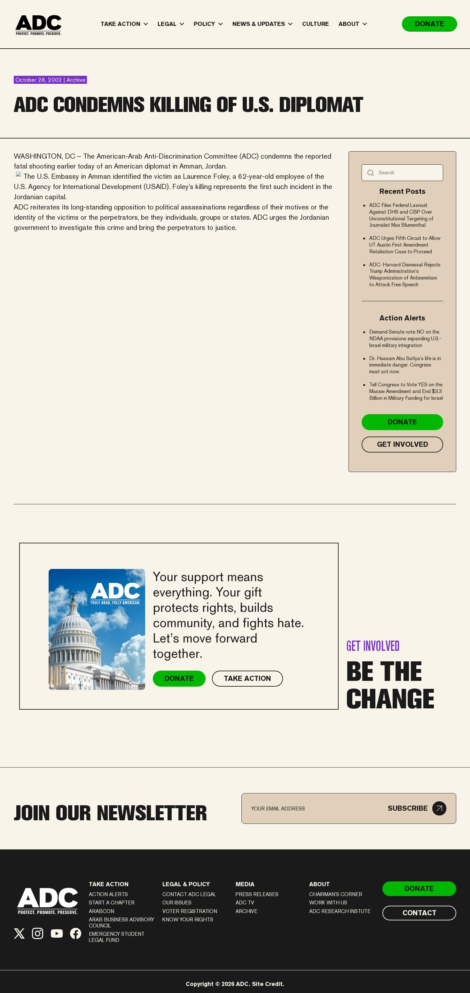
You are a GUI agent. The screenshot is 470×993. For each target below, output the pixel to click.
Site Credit (267, 984)
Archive (246, 911)
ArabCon (101, 911)
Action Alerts (108, 894)
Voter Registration (189, 911)
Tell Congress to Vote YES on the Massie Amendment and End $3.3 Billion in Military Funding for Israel (406, 391)
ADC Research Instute (340, 911)
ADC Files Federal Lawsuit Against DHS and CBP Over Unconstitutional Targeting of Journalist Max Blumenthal (401, 215)
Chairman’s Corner (335, 894)
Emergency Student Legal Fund (117, 937)
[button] (417, 808)
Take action (109, 884)
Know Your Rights (187, 920)
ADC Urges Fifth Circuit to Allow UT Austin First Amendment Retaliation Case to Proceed (405, 245)
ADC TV (245, 903)
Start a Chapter (112, 903)
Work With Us (328, 903)
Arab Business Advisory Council (121, 923)
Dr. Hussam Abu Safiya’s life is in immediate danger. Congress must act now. (405, 365)
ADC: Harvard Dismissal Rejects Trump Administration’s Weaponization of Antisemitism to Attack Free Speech (405, 275)
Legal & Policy (186, 884)
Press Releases (257, 894)
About (319, 884)
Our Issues (177, 903)
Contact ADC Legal (189, 894)
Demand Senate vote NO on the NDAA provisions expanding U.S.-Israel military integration (405, 338)
